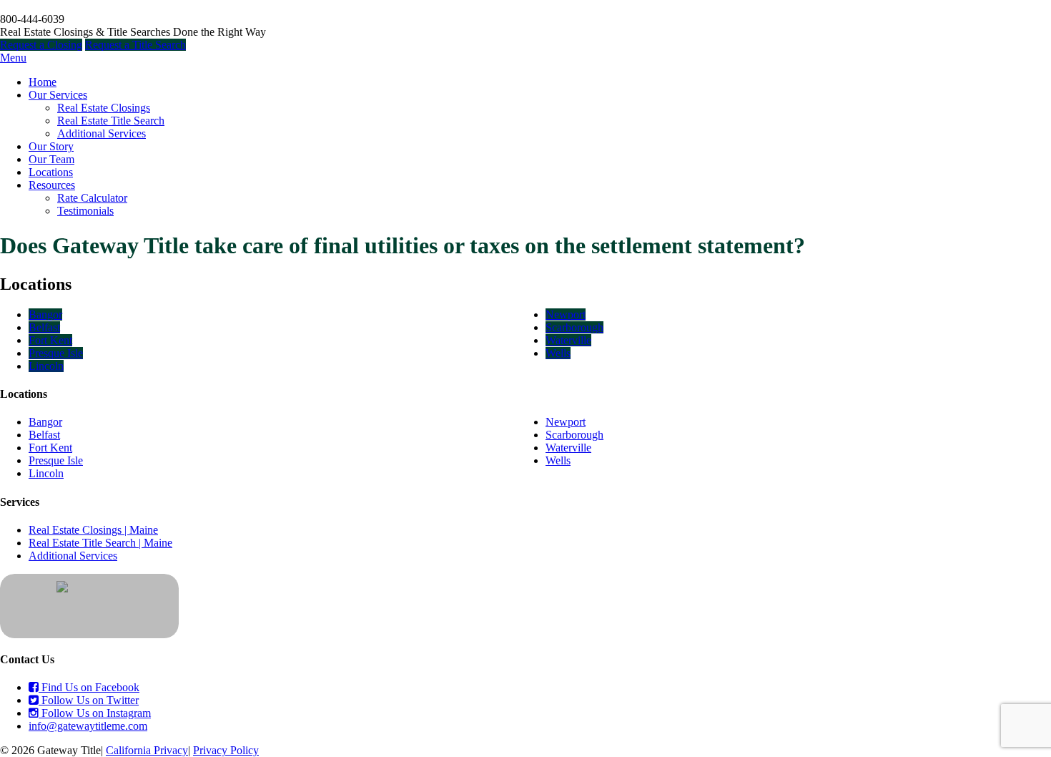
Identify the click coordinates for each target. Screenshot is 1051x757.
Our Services (58, 95)
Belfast (44, 327)
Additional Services (101, 133)
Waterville (568, 340)
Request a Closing (41, 45)
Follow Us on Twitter (89, 700)
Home (42, 82)
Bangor (45, 314)
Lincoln (46, 366)
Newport (566, 314)
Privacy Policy (226, 750)
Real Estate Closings (103, 108)
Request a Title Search (135, 45)
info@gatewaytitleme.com (88, 726)
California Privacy (147, 750)
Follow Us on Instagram (95, 713)
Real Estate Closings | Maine (93, 530)
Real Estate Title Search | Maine (100, 543)
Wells (558, 353)
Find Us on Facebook (89, 687)
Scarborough (574, 327)
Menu (13, 58)
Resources (52, 185)
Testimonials (85, 211)
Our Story (51, 146)
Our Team (51, 159)
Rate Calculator (92, 198)
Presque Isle (56, 353)
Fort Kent (50, 340)
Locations (51, 172)
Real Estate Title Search (110, 120)
